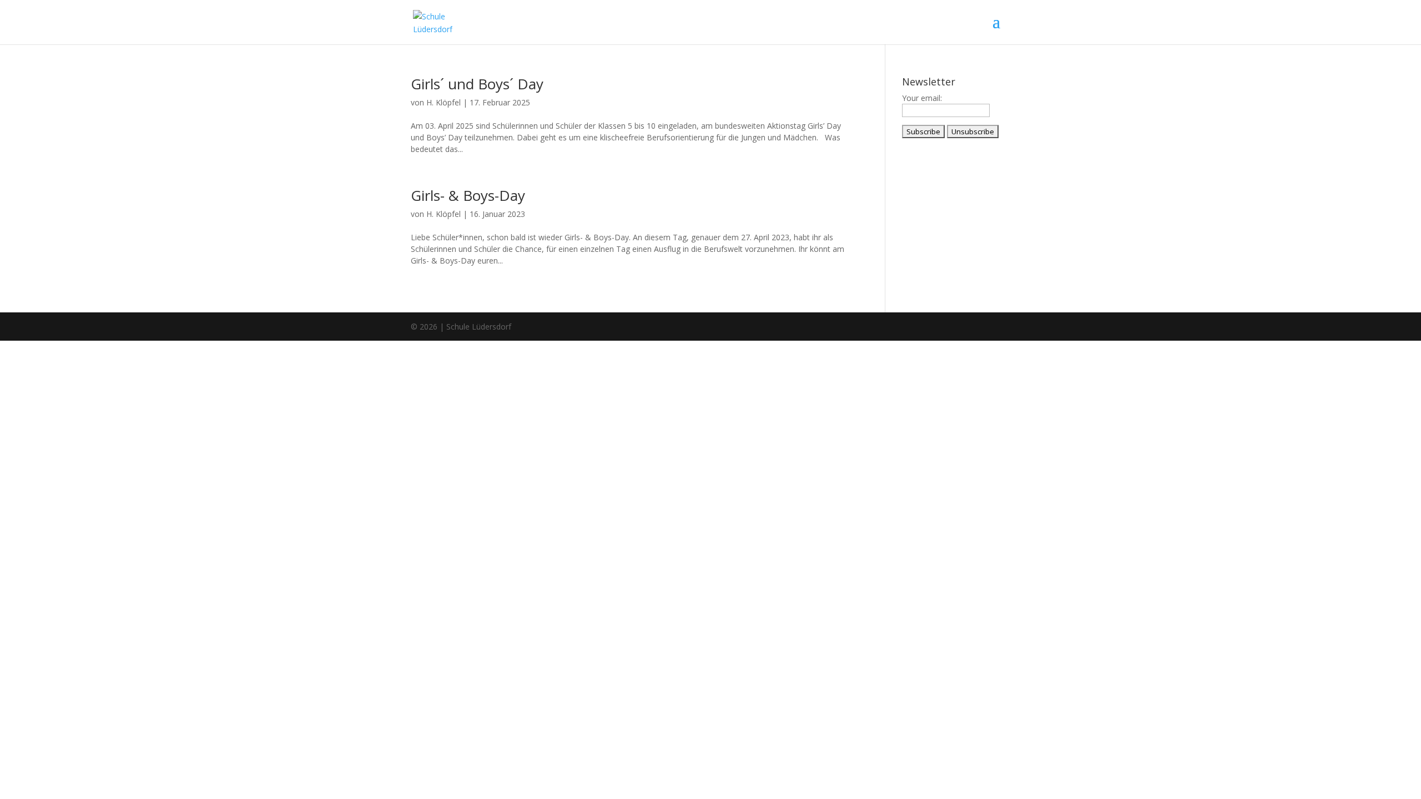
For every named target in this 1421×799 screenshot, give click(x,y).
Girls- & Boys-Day (468, 195)
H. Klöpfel (443, 102)
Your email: (922, 98)
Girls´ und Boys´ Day (477, 84)
